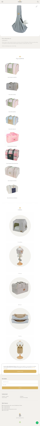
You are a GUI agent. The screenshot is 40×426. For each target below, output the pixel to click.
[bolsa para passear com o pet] (20, 19)
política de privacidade (24, 397)
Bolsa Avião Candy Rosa (12, 111)
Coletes (20, 273)
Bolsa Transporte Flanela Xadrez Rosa (12, 163)
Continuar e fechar (20, 371)
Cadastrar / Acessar (5, 396)
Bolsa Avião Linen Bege (12, 94)
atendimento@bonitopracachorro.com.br (10, 409)
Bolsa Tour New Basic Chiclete (12, 146)
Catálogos (21, 396)
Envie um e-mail (5, 410)
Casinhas (20, 242)
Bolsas (20, 304)
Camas (20, 336)
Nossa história (4, 397)
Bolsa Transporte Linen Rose (12, 180)
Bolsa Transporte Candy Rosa (12, 77)
